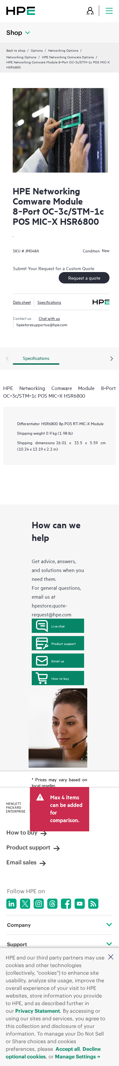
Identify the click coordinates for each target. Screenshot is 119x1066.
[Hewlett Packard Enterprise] (20, 11)
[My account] (90, 11)
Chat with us (49, 318)
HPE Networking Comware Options (68, 56)
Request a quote (84, 278)
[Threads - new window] (52, 904)
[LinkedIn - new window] (11, 904)
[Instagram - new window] (39, 904)
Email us (57, 660)
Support (17, 944)
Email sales (21, 862)
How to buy (60, 678)
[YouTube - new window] (80, 904)
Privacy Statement (37, 1011)
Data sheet (22, 302)
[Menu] (109, 11)
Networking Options (63, 50)
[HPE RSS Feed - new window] (93, 904)
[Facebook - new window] (66, 904)
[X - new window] (25, 904)
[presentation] (112, 359)
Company (19, 925)
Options (37, 50)
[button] (110, 957)
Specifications (49, 302)
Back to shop (15, 50)
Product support (63, 643)
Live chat (58, 625)
